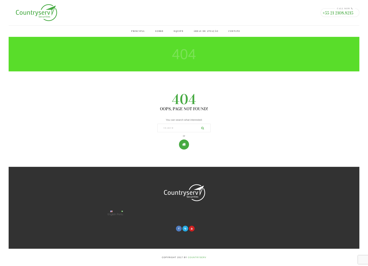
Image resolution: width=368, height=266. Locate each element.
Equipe (179, 31)
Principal (138, 31)
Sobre (159, 31)
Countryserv (197, 257)
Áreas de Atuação (206, 31)
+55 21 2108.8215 (337, 13)
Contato (234, 31)
